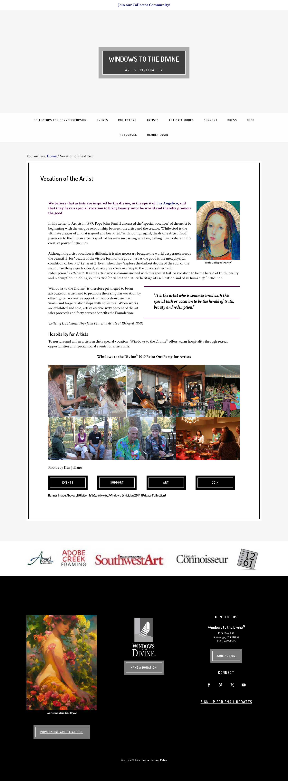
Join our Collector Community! (144, 4)
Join (215, 482)
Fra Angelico (167, 203)
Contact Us (226, 655)
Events (67, 482)
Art (166, 482)
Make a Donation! (144, 667)
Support (117, 482)
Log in (145, 760)
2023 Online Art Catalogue (61, 732)
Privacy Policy (159, 760)
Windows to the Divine (144, 58)
